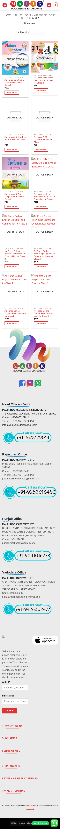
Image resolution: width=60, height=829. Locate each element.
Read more (12, 92)
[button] (4, 5)
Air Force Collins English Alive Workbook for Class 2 (15, 313)
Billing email (8, 696)
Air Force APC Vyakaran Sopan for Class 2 (43, 139)
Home (8, 15)
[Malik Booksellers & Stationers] (26, 5)
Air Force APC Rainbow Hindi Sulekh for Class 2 (15, 139)
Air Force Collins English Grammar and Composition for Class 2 (15, 255)
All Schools (23, 15)
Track (9, 710)
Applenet (30, 809)
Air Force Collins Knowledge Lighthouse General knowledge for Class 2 (44, 255)
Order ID (6, 682)
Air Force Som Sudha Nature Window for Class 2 (14, 82)
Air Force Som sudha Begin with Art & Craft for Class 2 (43, 80)
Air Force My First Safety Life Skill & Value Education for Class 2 (44, 196)
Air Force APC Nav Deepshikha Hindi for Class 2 (14, 196)
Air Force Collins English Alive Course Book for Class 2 (43, 313)
